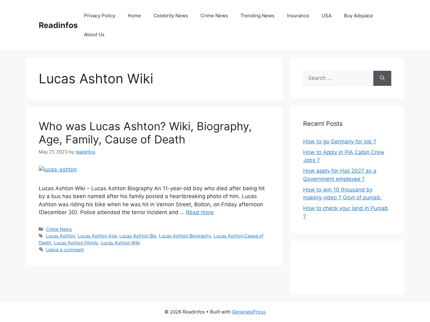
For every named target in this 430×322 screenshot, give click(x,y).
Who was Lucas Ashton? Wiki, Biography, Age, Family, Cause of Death (145, 132)
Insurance (298, 16)
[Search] (382, 78)
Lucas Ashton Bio (137, 235)
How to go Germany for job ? (339, 141)
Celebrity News (171, 16)
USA (326, 16)
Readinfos (58, 25)
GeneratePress (249, 312)
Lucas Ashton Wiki (120, 242)
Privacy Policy (99, 16)
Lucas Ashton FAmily (76, 242)
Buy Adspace (358, 16)
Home (134, 16)
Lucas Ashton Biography (185, 235)
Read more (200, 212)
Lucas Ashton (60, 235)
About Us (94, 34)
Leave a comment (65, 249)
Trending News (257, 16)
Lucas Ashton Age (97, 235)
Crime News (214, 16)
